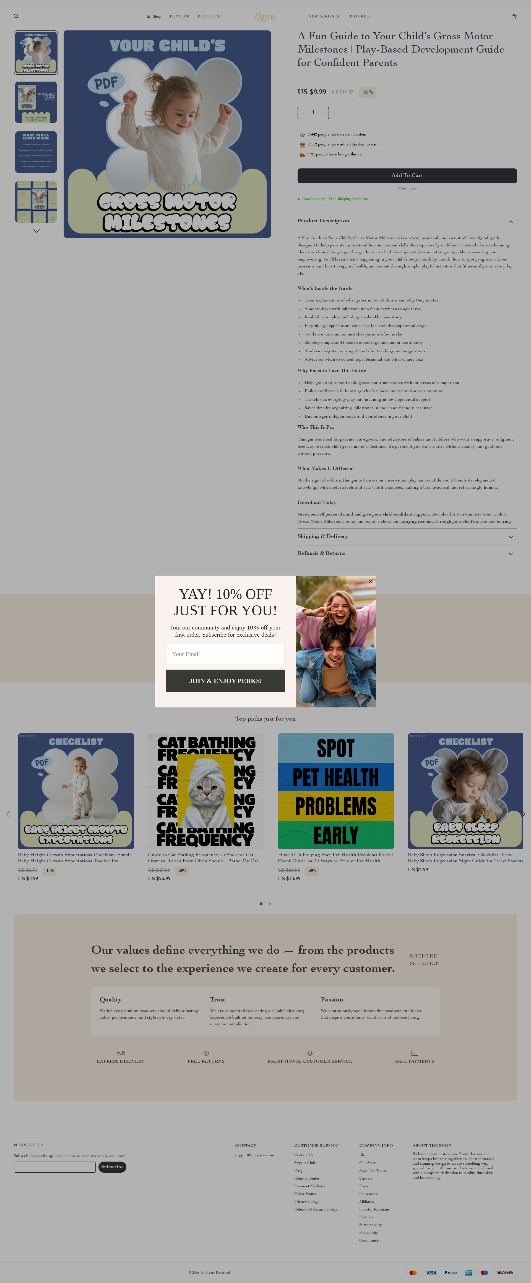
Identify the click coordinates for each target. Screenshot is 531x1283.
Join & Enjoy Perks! (225, 680)
